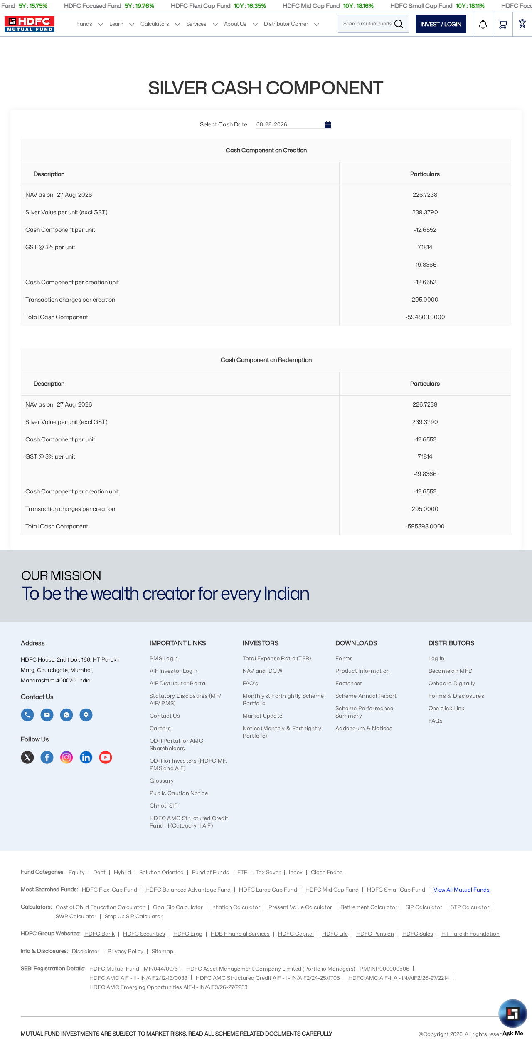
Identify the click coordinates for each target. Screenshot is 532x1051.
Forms (344, 658)
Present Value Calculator (300, 907)
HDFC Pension (375, 933)
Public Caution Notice (179, 793)
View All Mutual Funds (461, 889)
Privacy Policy (125, 951)
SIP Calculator (424, 907)
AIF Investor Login (173, 670)
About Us (235, 23)
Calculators (154, 23)
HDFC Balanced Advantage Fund (188, 889)
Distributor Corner (286, 23)
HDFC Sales (417, 933)
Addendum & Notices (363, 728)
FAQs (436, 720)
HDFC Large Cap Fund (268, 889)
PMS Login (164, 658)
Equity (77, 872)
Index (296, 872)
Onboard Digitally (452, 683)
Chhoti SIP (164, 805)
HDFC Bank (99, 933)
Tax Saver (268, 872)
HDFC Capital (296, 933)
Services (196, 23)
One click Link (447, 708)
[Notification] (483, 24)
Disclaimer (85, 951)
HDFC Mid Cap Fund (332, 889)
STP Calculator (470, 907)
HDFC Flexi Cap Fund (109, 889)
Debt (99, 872)
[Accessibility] (522, 24)
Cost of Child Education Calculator (100, 907)
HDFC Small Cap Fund (396, 889)
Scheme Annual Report (366, 695)
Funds (84, 23)
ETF (242, 872)
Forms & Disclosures (456, 695)
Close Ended (327, 872)
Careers (160, 728)
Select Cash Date (223, 124)
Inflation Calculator (235, 907)
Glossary (162, 780)
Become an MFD (451, 670)
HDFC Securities (144, 933)
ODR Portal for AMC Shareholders (176, 744)
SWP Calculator (76, 916)
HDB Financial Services (240, 933)
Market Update (263, 715)
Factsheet (348, 683)
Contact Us (165, 715)
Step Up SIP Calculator (134, 916)
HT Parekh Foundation (470, 933)
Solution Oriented (161, 872)
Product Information (362, 670)
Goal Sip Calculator (178, 907)
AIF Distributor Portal (178, 683)
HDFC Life (335, 933)
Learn (116, 23)
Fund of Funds (210, 872)
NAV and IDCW (263, 670)
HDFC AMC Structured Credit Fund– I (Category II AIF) (189, 821)
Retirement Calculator (368, 907)
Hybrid (122, 872)
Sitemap (162, 951)
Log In (437, 658)
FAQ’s (250, 683)
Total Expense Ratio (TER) (277, 658)
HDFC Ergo (187, 933)
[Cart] (502, 24)
